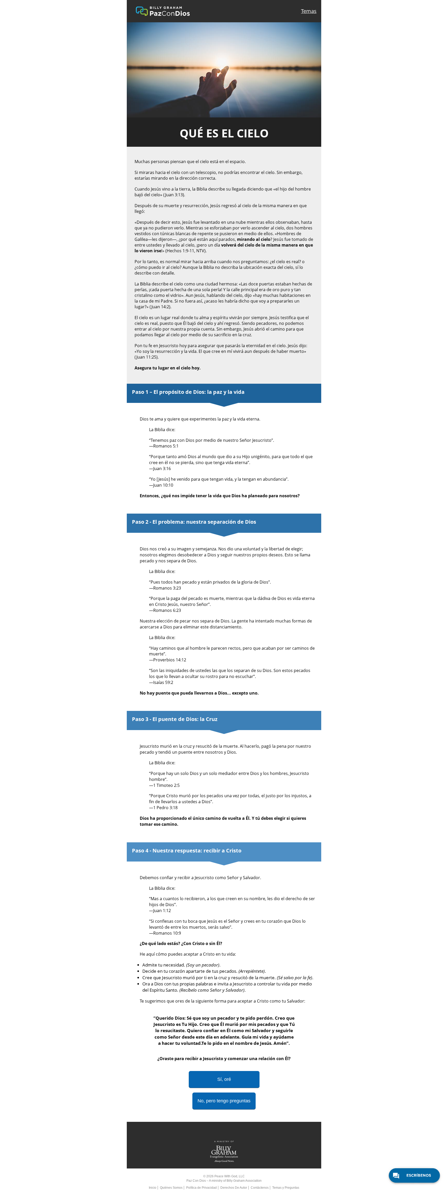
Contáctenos (260, 1187)
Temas (309, 11)
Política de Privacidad (201, 1187)
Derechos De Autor (233, 1187)
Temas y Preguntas (285, 1187)
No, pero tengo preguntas (224, 1100)
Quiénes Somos (171, 1187)
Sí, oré (224, 1079)
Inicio (152, 1187)
